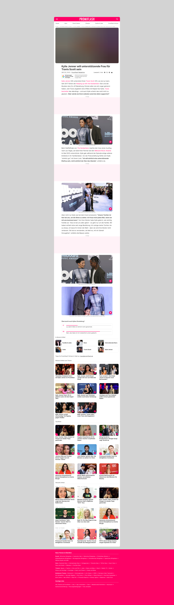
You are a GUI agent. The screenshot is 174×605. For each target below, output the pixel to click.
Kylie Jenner (66, 81)
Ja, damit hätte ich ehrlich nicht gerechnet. (79, 327)
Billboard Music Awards (103, 151)
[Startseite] (87, 19)
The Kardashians (83, 148)
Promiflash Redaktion (78, 72)
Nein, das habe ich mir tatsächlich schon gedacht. (81, 333)
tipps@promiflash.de (86, 356)
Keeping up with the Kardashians (87, 83)
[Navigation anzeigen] (57, 19)
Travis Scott (90, 81)
